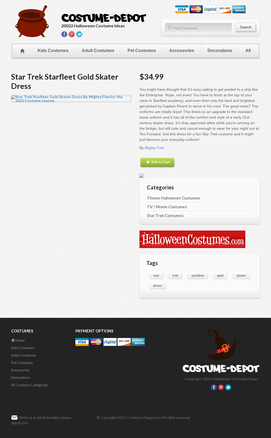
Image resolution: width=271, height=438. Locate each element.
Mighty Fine (154, 148)
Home (20, 340)
